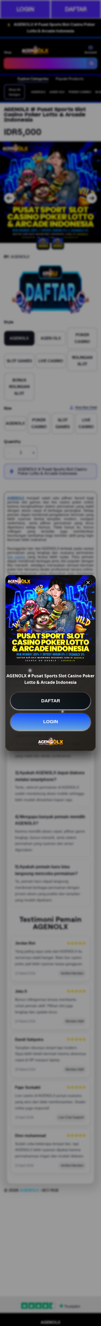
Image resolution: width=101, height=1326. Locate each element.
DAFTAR (50, 700)
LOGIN (50, 721)
